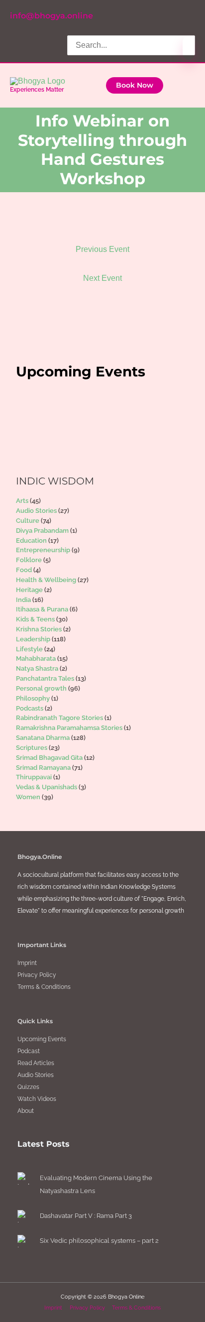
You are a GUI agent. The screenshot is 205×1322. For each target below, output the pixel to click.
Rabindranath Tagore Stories (59, 717)
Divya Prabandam (42, 530)
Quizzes (28, 1086)
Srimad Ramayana (43, 767)
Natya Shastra (37, 668)
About (25, 1110)
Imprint (27, 963)
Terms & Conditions (44, 986)
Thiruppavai (34, 777)
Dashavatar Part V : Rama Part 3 (86, 1215)
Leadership (33, 639)
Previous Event (102, 249)
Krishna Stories (39, 629)
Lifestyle (29, 649)
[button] (134, 85)
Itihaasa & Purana (42, 609)
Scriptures (31, 747)
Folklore (29, 560)
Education (31, 540)
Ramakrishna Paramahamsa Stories (69, 727)
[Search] (189, 48)
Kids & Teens (35, 619)
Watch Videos (36, 1098)
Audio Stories (36, 510)
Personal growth (41, 688)
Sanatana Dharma (43, 737)
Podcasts (29, 708)
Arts (22, 500)
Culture (27, 520)
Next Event (102, 278)
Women (28, 797)
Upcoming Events (41, 1039)
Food (24, 570)
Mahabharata (36, 658)
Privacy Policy (36, 974)
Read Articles (35, 1063)
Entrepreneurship (43, 550)
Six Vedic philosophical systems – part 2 (99, 1240)
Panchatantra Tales (45, 678)
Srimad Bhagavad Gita (49, 757)
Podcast (28, 1051)
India (23, 599)
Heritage (29, 590)
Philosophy (33, 698)
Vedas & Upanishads (46, 787)
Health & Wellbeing (46, 580)
